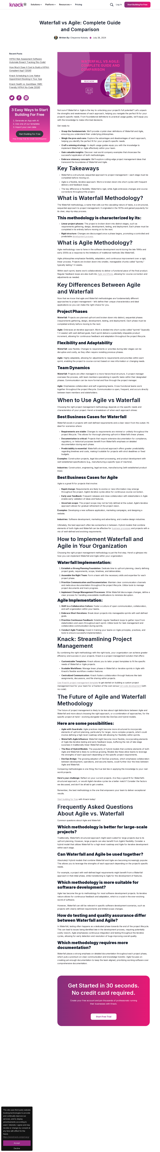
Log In (119, 4)
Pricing (78, 4)
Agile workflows (105, 274)
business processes (121, 528)
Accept (17, 1143)
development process (82, 236)
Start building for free (67, 799)
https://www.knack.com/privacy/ (16, 1137)
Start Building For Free (29, 134)
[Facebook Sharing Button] (19, 97)
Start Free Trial (103, 1016)
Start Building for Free (137, 5)
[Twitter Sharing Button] (11, 97)
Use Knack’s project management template (77, 682)
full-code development (130, 686)
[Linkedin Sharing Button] (26, 97)
